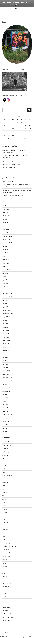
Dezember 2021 (7, 290)
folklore (4, 492)
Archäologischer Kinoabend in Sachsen (13, 164)
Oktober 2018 (6, 384)
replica (4, 563)
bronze (4, 465)
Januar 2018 (5, 411)
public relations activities (9, 546)
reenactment (6, 556)
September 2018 (7, 388)
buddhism (5, 468)
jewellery (5, 512)
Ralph (4, 181)
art (3, 458)
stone (4, 573)
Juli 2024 (5, 222)
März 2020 (5, 334)
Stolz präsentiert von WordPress (11, 632)
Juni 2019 (5, 357)
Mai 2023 (5, 256)
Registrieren (6, 607)
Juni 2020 (5, 323)
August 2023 (6, 246)
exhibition (5, 482)
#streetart (11, 181)
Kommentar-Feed (7, 617)
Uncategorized (6, 583)
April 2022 (5, 280)
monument (5, 529)
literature (5, 522)
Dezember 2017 (7, 414)
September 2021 (7, 297)
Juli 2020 (5, 320)
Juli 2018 (5, 394)
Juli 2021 (5, 300)
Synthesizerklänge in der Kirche (11, 161)
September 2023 (7, 243)
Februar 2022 (6, 286)
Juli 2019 (5, 354)
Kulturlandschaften (16, 2)
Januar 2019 (5, 374)
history (4, 506)
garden (4, 499)
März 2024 (5, 229)
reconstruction (6, 553)
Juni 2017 (5, 431)
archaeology (6, 452)
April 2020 (5, 330)
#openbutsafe (6, 445)
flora (3, 489)
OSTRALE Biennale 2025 (9, 167)
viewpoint (5, 590)
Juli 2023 (5, 249)
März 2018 (5, 408)
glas (3, 502)
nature (4, 539)
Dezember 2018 (7, 377)
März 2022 (5, 283)
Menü (17, 9)
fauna (4, 485)
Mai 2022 (5, 276)
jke (3, 178)
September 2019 (7, 347)
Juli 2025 (5, 219)
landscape (5, 516)
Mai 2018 (5, 401)
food (3, 495)
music (4, 536)
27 (30, 132)
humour (4, 509)
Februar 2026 (6, 209)
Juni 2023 (5, 253)
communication (7, 475)
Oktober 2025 (6, 216)
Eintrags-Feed (6, 614)
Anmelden (5, 610)
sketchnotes (6, 570)
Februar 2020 (6, 337)
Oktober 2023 (6, 239)
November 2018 (7, 381)
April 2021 (5, 307)
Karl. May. (5, 22)
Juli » (25, 138)
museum (5, 533)
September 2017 (7, 421)
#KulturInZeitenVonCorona (10, 442)
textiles (4, 576)
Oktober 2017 (6, 418)
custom (4, 479)
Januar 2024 (6, 233)
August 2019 (6, 350)
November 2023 (7, 236)
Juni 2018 (5, 398)
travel (4, 580)
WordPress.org (6, 620)
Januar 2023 (6, 270)
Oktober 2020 (6, 310)
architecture (6, 455)
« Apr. (8, 138)
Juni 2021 (5, 303)
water (4, 593)
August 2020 (6, 317)
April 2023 (5, 259)
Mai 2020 (5, 327)
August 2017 (6, 425)
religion (4, 559)
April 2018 (5, 404)
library (4, 519)
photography (6, 543)
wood (4, 597)
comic (4, 472)
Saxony (4, 566)
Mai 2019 (5, 361)
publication (5, 549)
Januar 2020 (6, 340)
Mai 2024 (5, 226)
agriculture (5, 448)
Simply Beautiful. (18, 195)
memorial (5, 526)
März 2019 (5, 367)
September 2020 (7, 313)
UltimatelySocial (29, 637)
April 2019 (5, 364)
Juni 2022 (5, 273)
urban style (5, 586)
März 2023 (5, 263)
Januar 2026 (6, 212)
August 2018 (6, 391)
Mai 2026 (5, 206)
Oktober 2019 (6, 344)
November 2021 (7, 293)
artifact (4, 462)
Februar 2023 (6, 266)
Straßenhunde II (10, 178)
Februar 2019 (6, 371)
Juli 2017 (5, 428)
